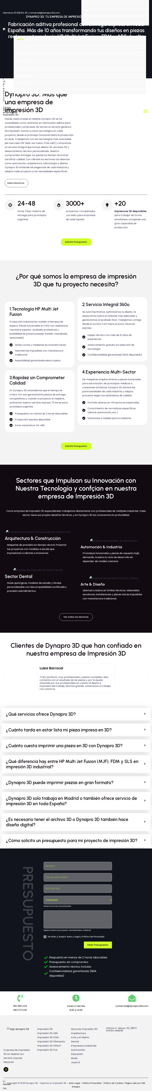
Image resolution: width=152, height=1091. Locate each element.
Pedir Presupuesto (97, 944)
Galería (88, 22)
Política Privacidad (91, 1083)
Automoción (78, 1050)
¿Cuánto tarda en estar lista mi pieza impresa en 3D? (59, 730)
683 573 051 (20, 1010)
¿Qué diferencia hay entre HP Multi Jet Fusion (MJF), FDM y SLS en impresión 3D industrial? (72, 764)
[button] (4, 678)
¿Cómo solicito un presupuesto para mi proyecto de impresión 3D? (71, 840)
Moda (74, 1058)
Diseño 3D (22, 53)
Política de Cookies (113, 1083)
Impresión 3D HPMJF (49, 1045)
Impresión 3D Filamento (51, 1041)
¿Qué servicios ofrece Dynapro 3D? (41, 714)
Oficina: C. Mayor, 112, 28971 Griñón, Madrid (121, 1029)
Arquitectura (78, 1033)
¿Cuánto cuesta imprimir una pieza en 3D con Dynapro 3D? (64, 745)
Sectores (22, 83)
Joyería (75, 1062)
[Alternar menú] (139, 46)
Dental (75, 1041)
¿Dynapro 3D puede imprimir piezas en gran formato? (60, 782)
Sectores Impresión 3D (84, 1029)
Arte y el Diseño (80, 1037)
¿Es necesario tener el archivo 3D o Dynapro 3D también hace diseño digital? (67, 822)
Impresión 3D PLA (47, 1050)
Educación (77, 1054)
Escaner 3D (23, 61)
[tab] (76, 714)
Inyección (22, 68)
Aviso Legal (74, 1083)
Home (20, 39)
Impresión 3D (24, 46)
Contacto (22, 90)
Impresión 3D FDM (47, 1037)
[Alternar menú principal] (145, 111)
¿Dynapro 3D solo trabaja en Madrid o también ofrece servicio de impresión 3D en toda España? (71, 801)
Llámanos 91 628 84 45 (15, 12)
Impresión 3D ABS (47, 1033)
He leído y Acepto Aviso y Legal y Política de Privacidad (76, 936)
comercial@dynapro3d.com (44, 12)
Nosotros (88, 15)
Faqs (86, 9)
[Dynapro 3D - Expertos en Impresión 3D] (4, 65)
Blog (86, 3)
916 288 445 (20, 1006)
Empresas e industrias (83, 1045)
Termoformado (26, 75)
